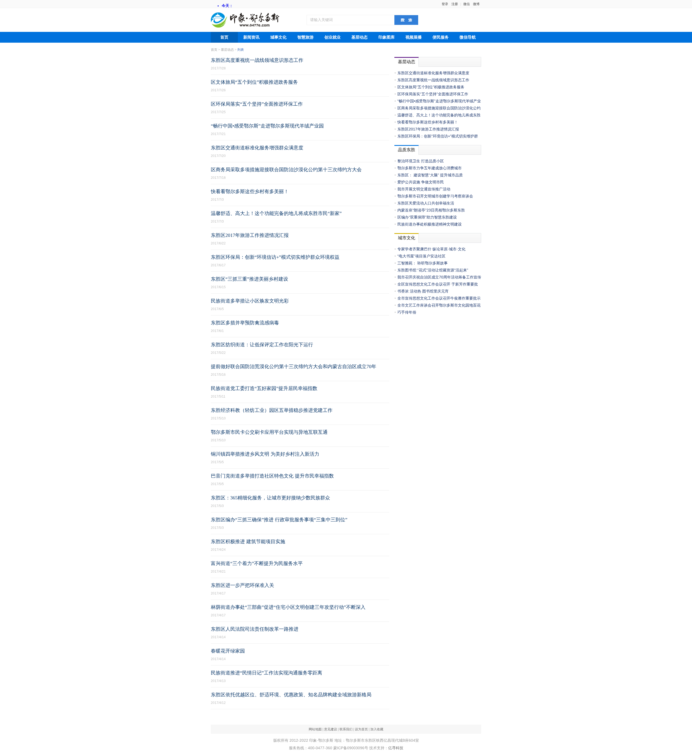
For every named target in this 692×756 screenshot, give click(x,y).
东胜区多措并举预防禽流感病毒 (245, 322)
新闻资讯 (251, 37)
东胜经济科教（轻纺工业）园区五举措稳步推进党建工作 (271, 410)
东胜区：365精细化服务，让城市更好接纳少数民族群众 (270, 497)
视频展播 (413, 37)
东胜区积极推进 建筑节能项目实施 (248, 541)
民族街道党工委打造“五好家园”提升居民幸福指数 (264, 388)
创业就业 (332, 37)
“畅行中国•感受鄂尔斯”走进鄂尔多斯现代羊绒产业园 (267, 126)
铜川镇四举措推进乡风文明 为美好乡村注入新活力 (265, 454)
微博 (476, 4)
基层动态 (359, 37)
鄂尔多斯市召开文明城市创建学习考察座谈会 (435, 196)
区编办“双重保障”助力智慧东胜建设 (427, 217)
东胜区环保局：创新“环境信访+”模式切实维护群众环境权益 (275, 257)
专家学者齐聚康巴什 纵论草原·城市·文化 (431, 249)
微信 (466, 4)
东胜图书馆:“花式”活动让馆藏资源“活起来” (432, 270)
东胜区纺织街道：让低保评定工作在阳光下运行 (262, 344)
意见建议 (330, 729)
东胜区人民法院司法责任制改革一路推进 (254, 629)
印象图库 (386, 37)
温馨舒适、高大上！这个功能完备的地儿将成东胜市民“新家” (276, 213)
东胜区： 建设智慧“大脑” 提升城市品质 (430, 175)
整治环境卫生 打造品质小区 (420, 161)
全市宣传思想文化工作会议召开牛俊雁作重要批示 (439, 298)
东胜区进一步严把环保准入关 (242, 585)
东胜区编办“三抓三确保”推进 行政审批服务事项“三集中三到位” (279, 519)
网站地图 (315, 729)
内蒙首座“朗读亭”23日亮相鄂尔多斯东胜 (431, 210)
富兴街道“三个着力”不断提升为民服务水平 (257, 563)
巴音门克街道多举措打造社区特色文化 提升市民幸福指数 (272, 476)
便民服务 (440, 37)
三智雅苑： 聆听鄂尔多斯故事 (422, 263)
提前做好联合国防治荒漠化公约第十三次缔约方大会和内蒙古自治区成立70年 (293, 366)
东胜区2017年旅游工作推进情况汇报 (250, 235)
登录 (445, 4)
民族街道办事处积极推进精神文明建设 (429, 224)
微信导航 (468, 37)
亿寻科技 (395, 748)
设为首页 (361, 729)
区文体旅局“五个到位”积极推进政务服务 (254, 82)
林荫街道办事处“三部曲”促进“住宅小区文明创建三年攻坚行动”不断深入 (288, 607)
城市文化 (406, 238)
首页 (224, 37)
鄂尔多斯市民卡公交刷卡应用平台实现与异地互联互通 (269, 432)
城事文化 (278, 37)
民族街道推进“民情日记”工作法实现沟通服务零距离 (266, 673)
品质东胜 (406, 149)
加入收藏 (376, 729)
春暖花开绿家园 (228, 651)
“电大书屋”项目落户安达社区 (421, 256)
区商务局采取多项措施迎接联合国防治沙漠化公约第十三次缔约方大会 (286, 169)
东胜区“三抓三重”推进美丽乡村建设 (249, 279)
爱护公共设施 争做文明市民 (420, 182)
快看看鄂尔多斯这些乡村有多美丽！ (250, 191)
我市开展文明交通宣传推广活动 (423, 189)
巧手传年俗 (406, 312)
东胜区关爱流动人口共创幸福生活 (425, 203)
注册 (454, 4)
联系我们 (346, 729)
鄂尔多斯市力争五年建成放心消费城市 (429, 168)
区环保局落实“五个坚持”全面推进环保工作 (257, 104)
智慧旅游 (305, 37)
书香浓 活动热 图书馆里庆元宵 (423, 291)
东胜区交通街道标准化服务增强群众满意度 (257, 147)
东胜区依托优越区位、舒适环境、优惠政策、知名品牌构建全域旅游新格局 (291, 694)
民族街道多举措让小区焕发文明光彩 (250, 301)
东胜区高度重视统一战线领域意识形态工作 (257, 60)
